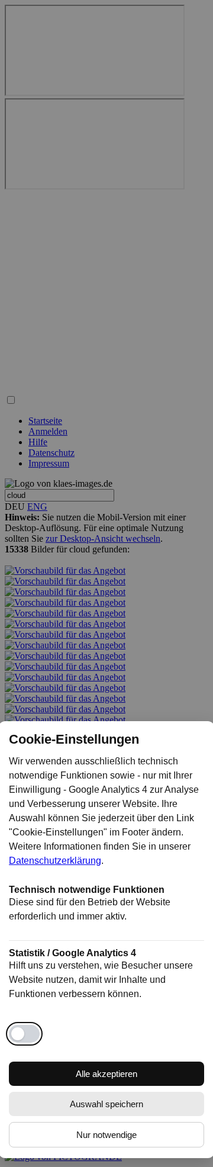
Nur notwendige (106, 1135)
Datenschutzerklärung (55, 861)
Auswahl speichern (106, 1104)
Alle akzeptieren (106, 1074)
